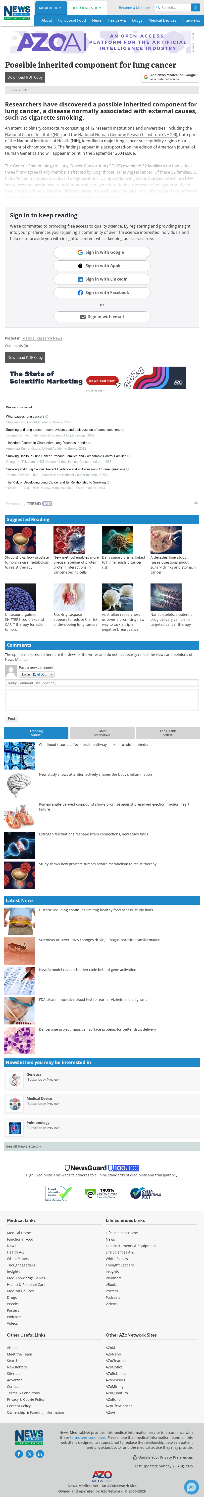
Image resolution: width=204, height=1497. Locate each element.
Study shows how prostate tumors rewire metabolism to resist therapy (27, 562)
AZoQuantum (117, 1393)
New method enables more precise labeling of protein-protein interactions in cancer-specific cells (76, 565)
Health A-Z (15, 1252)
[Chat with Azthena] (191, 1487)
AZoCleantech (117, 1360)
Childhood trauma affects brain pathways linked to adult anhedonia (96, 744)
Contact (13, 1386)
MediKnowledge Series (26, 1278)
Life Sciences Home (87, 7)
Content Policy (19, 1405)
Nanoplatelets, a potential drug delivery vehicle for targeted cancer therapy (172, 619)
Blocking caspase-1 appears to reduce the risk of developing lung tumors (75, 619)
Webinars (114, 1278)
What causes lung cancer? (25, 416)
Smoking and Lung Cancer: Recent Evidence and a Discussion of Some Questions (65, 469)
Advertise (15, 1380)
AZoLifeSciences (119, 1405)
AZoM (110, 1347)
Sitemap (14, 1373)
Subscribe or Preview (43, 1079)
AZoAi (110, 1412)
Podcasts (14, 1316)
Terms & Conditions (23, 1393)
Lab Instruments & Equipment (131, 1245)
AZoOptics (114, 1367)
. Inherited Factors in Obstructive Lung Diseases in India (46, 443)
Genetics (34, 1074)
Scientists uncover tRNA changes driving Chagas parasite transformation (99, 939)
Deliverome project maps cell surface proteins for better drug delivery (97, 1029)
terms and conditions (88, 1437)
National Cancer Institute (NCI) (33, 134)
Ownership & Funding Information (35, 1412)
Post (11, 718)
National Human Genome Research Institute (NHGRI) (127, 134)
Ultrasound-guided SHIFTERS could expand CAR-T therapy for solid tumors (24, 622)
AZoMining (115, 1386)
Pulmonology (38, 1122)
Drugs (12, 1297)
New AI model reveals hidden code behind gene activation (87, 969)
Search (12, 1360)
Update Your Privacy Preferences (165, 1457)
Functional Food (20, 1239)
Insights (13, 1271)
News (11, 1245)
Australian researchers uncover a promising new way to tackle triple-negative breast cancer (123, 622)
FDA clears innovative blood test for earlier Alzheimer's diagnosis (93, 999)
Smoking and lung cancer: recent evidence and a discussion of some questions (63, 430)
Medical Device (39, 1098)
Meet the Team (19, 1354)
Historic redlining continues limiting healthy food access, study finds (96, 910)
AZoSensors (115, 1380)
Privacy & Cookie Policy (26, 1399)
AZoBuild (113, 1399)
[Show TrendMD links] (196, 503)
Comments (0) (16, 345)
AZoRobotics (116, 1373)
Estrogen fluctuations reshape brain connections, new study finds (93, 834)
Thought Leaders (21, 1265)
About (12, 1347)
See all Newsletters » (23, 1146)
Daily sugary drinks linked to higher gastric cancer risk (123, 562)
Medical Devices (20, 1291)
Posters (13, 1310)
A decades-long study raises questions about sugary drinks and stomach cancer (173, 565)
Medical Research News (42, 338)
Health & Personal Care (26, 1284)
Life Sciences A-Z (120, 1252)
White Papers (18, 1258)
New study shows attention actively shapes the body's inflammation (95, 774)
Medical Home (51, 7)
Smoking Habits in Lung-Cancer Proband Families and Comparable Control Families (66, 456)
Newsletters (17, 1367)
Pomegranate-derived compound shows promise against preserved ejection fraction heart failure (114, 807)
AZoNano (113, 1354)
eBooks (13, 1304)
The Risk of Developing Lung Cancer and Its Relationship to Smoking (56, 482)
